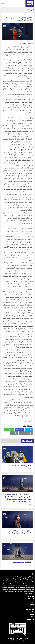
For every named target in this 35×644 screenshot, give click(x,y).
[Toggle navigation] (3, 3)
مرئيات (32, 617)
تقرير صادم (29, 421)
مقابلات (31, 614)
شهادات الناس (29, 609)
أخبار (32, 602)
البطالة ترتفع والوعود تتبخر (21, 562)
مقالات (32, 604)
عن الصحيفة (30, 619)
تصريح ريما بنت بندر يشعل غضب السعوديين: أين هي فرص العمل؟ (19, 531)
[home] (29, 3)
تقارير (32, 10)
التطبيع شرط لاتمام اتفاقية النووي (19, 465)
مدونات (32, 607)
